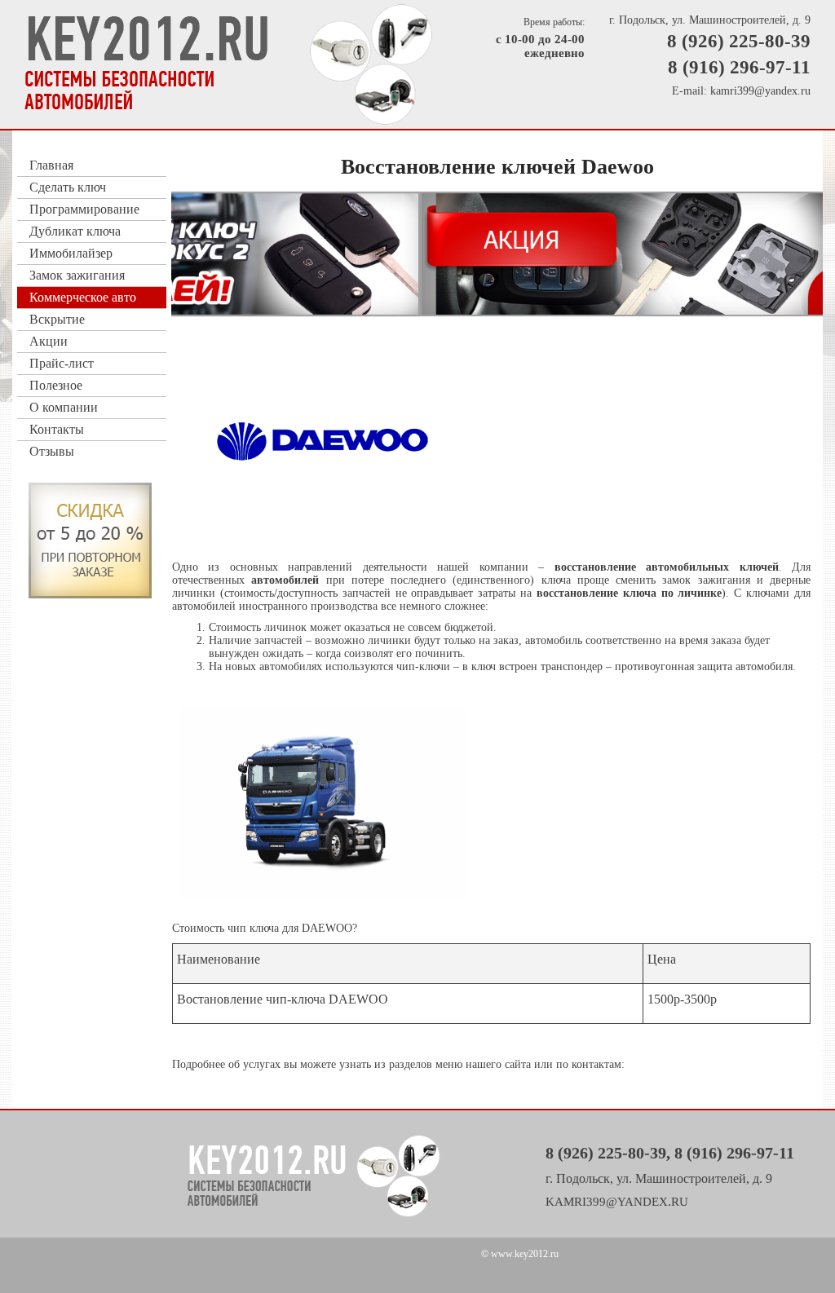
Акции (48, 341)
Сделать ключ (67, 187)
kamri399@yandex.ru (760, 91)
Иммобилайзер (71, 253)
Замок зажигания (77, 275)
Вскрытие (57, 319)
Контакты (56, 429)
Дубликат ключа (75, 231)
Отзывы (51, 451)
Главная (51, 165)
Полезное (55, 385)
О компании (63, 407)
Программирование (84, 209)
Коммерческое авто (82, 297)
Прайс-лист (61, 363)
